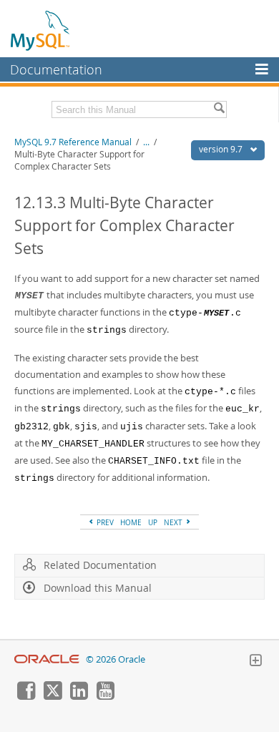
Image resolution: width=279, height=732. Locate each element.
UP (152, 522)
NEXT (174, 522)
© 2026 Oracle (115, 659)
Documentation (56, 69)
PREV (104, 522)
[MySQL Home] (41, 30)
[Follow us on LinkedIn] (78, 696)
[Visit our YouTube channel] (105, 696)
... (146, 142)
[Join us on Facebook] (25, 696)
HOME (131, 522)
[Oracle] (46, 659)
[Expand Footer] (255, 662)
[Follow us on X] (52, 696)
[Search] (219, 109)
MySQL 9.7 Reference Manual (73, 142)
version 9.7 (222, 149)
